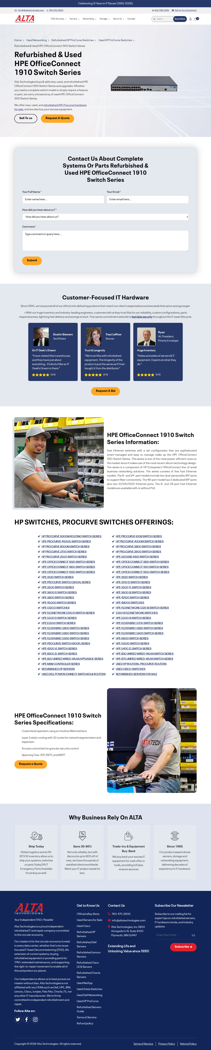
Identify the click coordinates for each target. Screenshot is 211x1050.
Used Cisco (83, 926)
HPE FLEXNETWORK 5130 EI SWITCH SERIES (68, 613)
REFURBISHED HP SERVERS (58, 669)
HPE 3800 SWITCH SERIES (58, 597)
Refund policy (85, 1023)
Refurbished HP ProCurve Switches (73, 40)
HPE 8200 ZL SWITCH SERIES (59, 653)
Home (18, 40)
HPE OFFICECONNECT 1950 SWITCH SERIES (142, 572)
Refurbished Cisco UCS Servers (88, 964)
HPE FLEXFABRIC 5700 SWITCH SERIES (139, 623)
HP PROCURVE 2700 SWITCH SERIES (64, 551)
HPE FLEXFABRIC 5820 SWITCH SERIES (139, 628)
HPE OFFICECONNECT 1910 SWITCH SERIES (142, 567)
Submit (32, 260)
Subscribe (182, 946)
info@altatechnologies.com (129, 920)
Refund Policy (188, 1044)
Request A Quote (58, 118)
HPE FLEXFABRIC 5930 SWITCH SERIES (65, 638)
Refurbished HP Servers (86, 934)
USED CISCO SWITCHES (130, 669)
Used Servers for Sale (89, 920)
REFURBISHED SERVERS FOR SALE (136, 674)
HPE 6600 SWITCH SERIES (132, 638)
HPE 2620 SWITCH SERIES (132, 577)
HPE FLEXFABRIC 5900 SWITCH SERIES (139, 633)
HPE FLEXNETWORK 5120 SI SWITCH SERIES (142, 608)
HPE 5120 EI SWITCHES (56, 608)
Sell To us (25, 118)
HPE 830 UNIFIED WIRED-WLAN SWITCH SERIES (144, 653)
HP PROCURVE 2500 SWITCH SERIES (64, 557)
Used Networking (36, 40)
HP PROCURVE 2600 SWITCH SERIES (138, 551)
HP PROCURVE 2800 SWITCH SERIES (138, 546)
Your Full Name (32, 192)
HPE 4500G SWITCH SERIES (59, 602)
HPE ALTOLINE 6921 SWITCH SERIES (137, 557)
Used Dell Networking (89, 995)
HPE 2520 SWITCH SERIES (58, 577)
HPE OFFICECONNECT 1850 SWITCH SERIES (68, 567)
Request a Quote (30, 764)
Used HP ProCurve (88, 1001)
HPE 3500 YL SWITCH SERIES (133, 587)
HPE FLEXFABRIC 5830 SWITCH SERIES (65, 633)
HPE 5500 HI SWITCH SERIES (133, 618)
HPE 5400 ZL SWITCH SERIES (133, 648)
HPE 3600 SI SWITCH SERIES (133, 592)
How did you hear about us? (39, 210)
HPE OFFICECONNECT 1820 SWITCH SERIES (142, 562)
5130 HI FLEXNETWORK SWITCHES (137, 613)
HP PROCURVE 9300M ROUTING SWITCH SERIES (71, 536)
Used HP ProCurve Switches (116, 40)
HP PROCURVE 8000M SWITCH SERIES (65, 546)
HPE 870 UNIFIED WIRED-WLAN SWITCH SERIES (144, 659)
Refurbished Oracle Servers (88, 975)
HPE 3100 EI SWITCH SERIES (133, 582)
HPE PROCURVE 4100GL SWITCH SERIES (66, 541)
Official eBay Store (88, 914)
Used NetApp (85, 983)
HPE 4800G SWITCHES (130, 602)
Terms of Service (87, 1017)
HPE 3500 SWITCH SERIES (58, 587)
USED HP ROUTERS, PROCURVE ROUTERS (141, 664)
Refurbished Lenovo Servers (89, 954)
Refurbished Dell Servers (87, 944)
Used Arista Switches (89, 989)
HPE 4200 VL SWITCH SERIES (59, 648)
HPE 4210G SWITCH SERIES (132, 597)
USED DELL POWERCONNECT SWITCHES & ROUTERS (74, 674)
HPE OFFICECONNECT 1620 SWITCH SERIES (68, 562)
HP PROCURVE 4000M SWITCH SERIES (140, 541)
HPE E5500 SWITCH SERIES (59, 623)
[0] (195, 19)
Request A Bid (105, 391)
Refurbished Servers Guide (89, 1009)
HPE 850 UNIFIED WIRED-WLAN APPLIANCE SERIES (72, 659)
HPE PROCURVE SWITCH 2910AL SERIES (66, 582)
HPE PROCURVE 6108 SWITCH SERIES (139, 536)
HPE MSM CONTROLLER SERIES (61, 664)
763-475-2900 (121, 914)
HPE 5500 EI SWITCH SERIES (59, 618)
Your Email (114, 192)
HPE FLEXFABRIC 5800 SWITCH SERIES (65, 628)
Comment (29, 226)
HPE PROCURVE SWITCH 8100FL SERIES (66, 643)
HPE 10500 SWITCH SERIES (132, 643)
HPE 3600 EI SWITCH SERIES (59, 592)
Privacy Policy (166, 1044)
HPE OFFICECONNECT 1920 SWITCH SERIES (68, 572)
